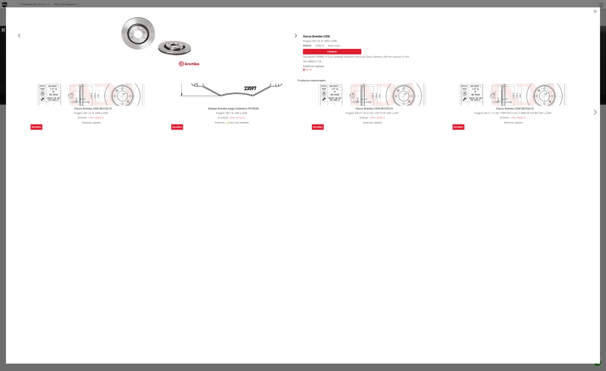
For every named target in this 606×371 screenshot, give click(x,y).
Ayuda (308, 69)
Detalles (36, 126)
